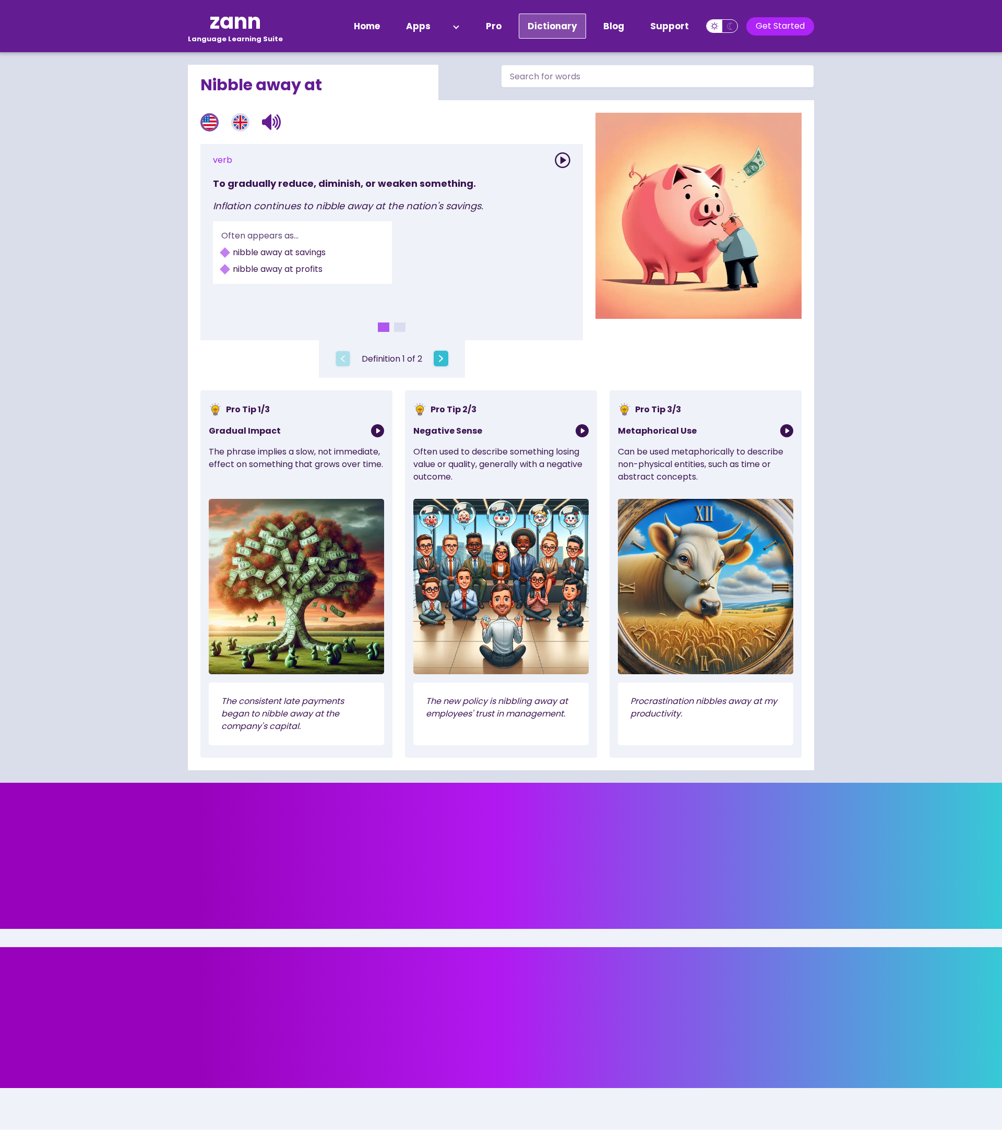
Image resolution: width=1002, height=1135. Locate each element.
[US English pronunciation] (209, 122)
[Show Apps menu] (456, 26)
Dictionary (552, 26)
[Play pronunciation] (562, 160)
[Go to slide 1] (383, 327)
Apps (418, 26)
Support (669, 26)
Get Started (780, 26)
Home (367, 26)
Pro (494, 26)
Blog (613, 26)
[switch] (722, 26)
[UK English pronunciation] (240, 122)
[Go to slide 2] (399, 327)
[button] (271, 122)
